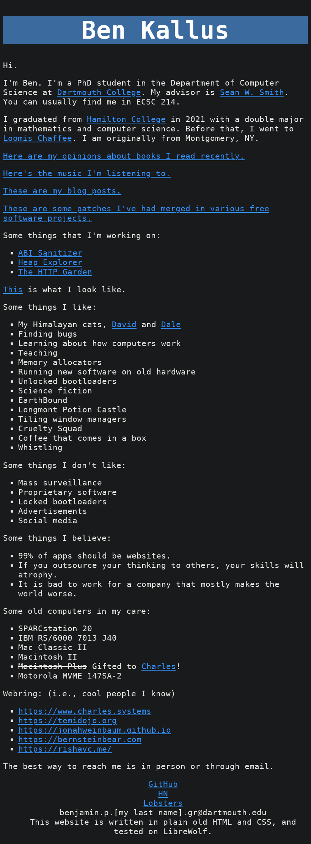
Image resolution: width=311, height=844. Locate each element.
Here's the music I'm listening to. (87, 173)
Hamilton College (126, 119)
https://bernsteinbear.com (79, 739)
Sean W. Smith (252, 92)
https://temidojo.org (67, 720)
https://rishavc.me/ (65, 749)
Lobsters (163, 803)
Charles (158, 666)
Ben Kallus (155, 30)
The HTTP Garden (55, 271)
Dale (171, 324)
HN (163, 793)
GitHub (163, 784)
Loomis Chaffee (37, 138)
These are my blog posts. (62, 190)
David (124, 324)
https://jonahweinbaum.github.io (94, 730)
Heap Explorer (50, 262)
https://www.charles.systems (84, 711)
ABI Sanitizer (50, 252)
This (13, 289)
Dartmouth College (99, 92)
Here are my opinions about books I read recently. (124, 156)
